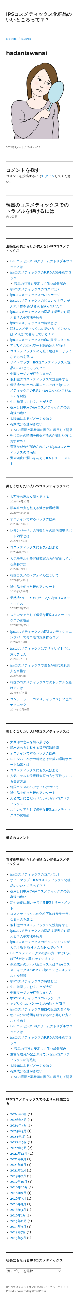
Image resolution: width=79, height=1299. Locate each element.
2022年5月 (18, 1148)
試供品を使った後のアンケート (33, 587)
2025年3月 (18, 1131)
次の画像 (26, 38)
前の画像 (11, 38)
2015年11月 (18, 1221)
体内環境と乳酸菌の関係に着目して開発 (43, 430)
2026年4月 (18, 1120)
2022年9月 (18, 1142)
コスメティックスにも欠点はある (34, 547)
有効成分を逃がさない (26, 424)
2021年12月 (19, 1153)
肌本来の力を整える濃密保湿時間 (34, 508)
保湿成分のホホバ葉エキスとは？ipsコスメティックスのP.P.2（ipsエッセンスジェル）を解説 (40, 390)
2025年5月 (18, 1125)
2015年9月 (18, 1227)
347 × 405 (34, 147)
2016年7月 (18, 1198)
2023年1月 (18, 1137)
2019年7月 (18, 1176)
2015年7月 (18, 1232)
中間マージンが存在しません (31, 373)
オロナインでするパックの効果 (33, 519)
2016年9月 (18, 1193)
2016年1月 (18, 1215)
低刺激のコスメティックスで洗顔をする (39, 379)
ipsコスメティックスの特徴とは (33, 323)
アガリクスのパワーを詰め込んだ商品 (37, 345)
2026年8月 (18, 1114)
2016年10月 (19, 1187)
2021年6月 (18, 1165)
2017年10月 (18, 1182)
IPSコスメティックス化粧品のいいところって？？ (39, 16)
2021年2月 (18, 1170)
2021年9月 (18, 1159)
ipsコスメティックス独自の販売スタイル (40, 340)
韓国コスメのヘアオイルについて (34, 575)
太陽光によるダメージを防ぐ (31, 418)
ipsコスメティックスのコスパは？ (35, 289)
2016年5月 (18, 1204)
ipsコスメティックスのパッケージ (35, 295)
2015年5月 (18, 1238)
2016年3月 (18, 1210)
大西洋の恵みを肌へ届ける (29, 497)
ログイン (48, 176)
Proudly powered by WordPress (26, 1291)
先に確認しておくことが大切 (31, 402)
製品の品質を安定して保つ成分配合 (40, 284)
